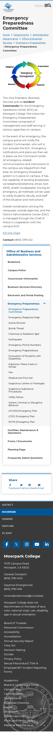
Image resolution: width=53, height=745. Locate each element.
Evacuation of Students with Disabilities (24, 357)
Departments (21, 35)
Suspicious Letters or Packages (26, 383)
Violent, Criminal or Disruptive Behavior (25, 404)
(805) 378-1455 (13, 589)
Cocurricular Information (23, 278)
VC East (7, 533)
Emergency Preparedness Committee (23, 310)
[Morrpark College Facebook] (6, 544)
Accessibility (12, 632)
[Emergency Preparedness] (44, 303)
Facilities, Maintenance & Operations (23, 431)
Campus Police (17, 270)
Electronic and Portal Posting (25, 295)
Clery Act (9, 645)
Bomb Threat (16, 328)
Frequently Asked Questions (25, 458)
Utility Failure (15, 397)
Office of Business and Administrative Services (24, 253)
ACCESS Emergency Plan (22, 411)
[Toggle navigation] (47, 6)
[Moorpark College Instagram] (26, 544)
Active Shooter (16, 323)
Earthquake (15, 339)
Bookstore (14, 262)
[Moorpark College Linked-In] (46, 544)
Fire (10, 372)
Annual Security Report (18, 641)
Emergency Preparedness (31, 42)
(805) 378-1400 (13, 578)
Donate (8, 654)
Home (6, 35)
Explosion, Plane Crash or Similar (22, 365)
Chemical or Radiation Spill (23, 334)
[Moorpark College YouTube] (36, 544)
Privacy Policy (13, 658)
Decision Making (14, 650)
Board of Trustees (15, 623)
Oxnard (7, 519)
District (7, 505)
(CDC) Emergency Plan (21, 416)
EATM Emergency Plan (21, 422)
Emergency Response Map (24, 317)
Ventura (8, 526)
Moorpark (9, 512)
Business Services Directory (25, 287)
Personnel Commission (18, 627)
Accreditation (12, 636)
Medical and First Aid (20, 378)
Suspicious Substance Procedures (20, 390)
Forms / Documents (20, 441)
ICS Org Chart (11, 233)
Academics (11, 680)
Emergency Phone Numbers (24, 345)
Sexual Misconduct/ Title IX (21, 663)
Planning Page (16, 449)
